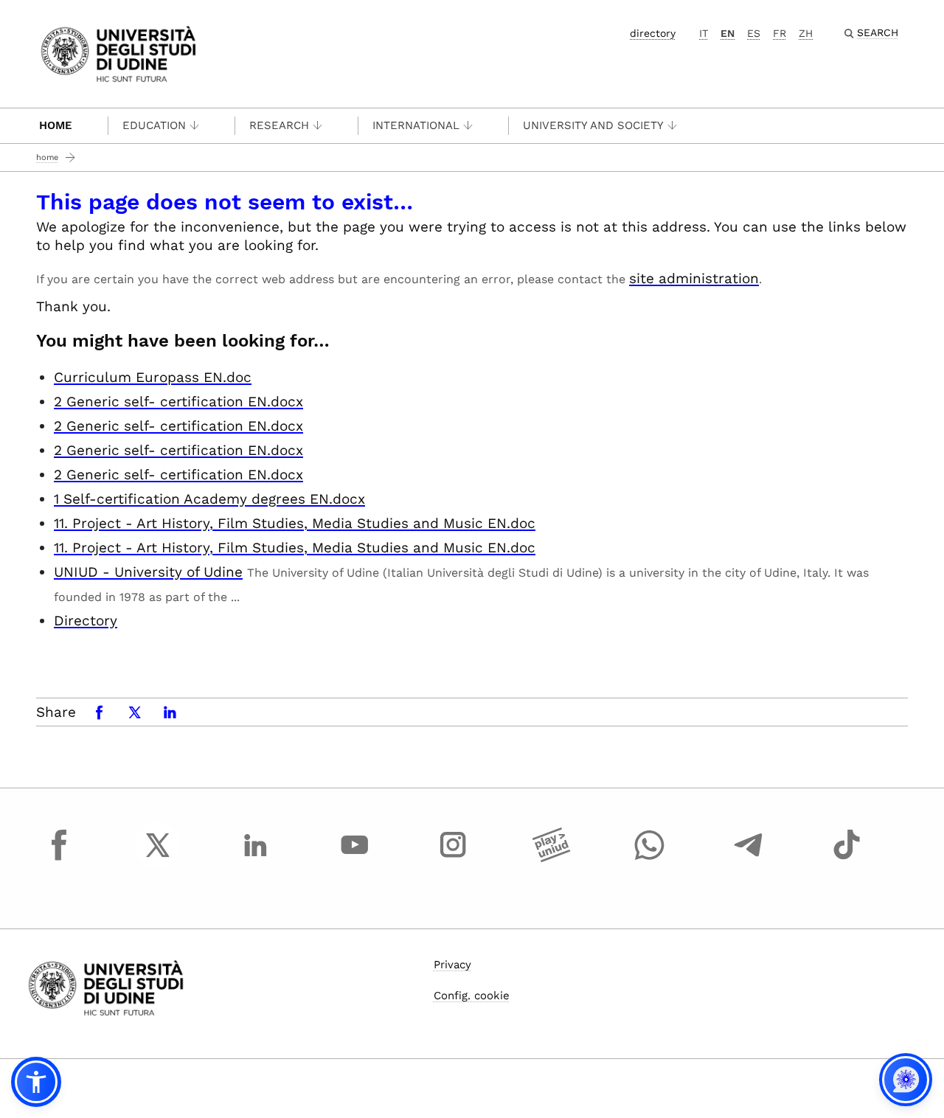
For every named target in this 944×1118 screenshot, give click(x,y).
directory (653, 33)
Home (55, 125)
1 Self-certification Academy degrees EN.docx (209, 498)
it (703, 33)
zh (806, 33)
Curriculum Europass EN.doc (152, 377)
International (415, 125)
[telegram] (748, 858)
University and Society (593, 125)
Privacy (452, 964)
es (753, 33)
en (728, 33)
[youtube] (355, 858)
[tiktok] (847, 858)
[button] (36, 1081)
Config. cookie (472, 995)
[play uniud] (552, 858)
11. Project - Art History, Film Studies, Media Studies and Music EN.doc (294, 523)
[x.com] (158, 858)
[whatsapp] (650, 858)
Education (154, 125)
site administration (694, 278)
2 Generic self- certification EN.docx (178, 401)
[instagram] (453, 858)
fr (779, 33)
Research (279, 125)
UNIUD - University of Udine (148, 571)
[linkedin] (256, 858)
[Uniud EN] (118, 52)
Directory (85, 620)
